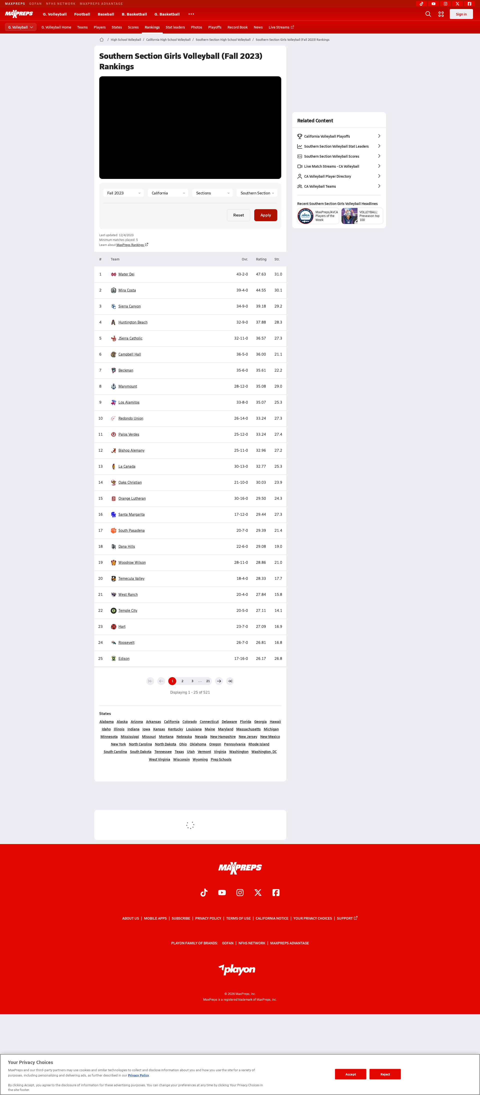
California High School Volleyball (168, 40)
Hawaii (275, 721)
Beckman (125, 370)
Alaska (122, 721)
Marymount (127, 386)
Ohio (183, 744)
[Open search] (428, 14)
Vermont (204, 751)
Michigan (271, 729)
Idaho (106, 729)
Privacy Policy (208, 918)
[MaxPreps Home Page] (102, 40)
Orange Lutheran (132, 498)
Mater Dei (126, 274)
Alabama (107, 721)
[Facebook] (469, 4)
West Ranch (128, 594)
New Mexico (270, 736)
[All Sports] (191, 14)
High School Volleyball (126, 40)
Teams (82, 27)
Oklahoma (198, 744)
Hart (122, 626)
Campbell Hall (129, 354)
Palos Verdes (128, 434)
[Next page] (219, 681)
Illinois (119, 729)
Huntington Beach (133, 322)
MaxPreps (15, 4)
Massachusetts (248, 729)
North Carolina (140, 744)
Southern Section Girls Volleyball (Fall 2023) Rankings (293, 40)
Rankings (152, 27)
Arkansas (153, 721)
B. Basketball (134, 14)
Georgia (260, 721)
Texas (179, 751)
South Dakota (141, 751)
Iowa (146, 729)
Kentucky (175, 729)
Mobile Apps (155, 918)
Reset (238, 215)
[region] (240, 1074)
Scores (133, 27)
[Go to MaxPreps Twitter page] (258, 893)
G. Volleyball (55, 14)
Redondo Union (130, 418)
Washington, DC (264, 751)
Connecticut (209, 721)
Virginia (220, 751)
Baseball (106, 14)
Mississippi (130, 736)
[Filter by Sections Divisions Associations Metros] (212, 193)
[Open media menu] (441, 14)
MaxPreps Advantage (101, 4)
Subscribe (181, 918)
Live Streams (279, 27)
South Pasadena (131, 530)
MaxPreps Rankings (130, 245)
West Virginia (159, 759)
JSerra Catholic (130, 338)
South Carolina (115, 751)
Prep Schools (221, 759)
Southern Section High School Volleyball (223, 40)
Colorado (189, 721)
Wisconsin (181, 759)
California (172, 721)
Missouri (149, 736)
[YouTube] (433, 4)
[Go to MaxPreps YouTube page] (222, 893)
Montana (166, 736)
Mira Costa (127, 290)
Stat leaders (175, 27)
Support (345, 918)
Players (100, 27)
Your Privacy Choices (313, 918)
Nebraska (184, 736)
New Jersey (248, 736)
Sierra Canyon (129, 306)
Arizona (137, 721)
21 (208, 681)
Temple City (127, 610)
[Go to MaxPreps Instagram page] (240, 893)
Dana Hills (126, 546)
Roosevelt (126, 642)
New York (118, 744)
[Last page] (230, 681)
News (258, 27)
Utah (191, 751)
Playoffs (215, 27)
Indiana (134, 729)
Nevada (201, 736)
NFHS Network (61, 4)
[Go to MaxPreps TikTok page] (204, 893)
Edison (124, 658)
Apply (265, 215)
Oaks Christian (130, 482)
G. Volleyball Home (56, 27)
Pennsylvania (235, 744)
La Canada (127, 466)
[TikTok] (421, 4)
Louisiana (194, 729)
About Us (130, 918)
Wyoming (200, 759)
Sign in (461, 14)
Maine (210, 729)
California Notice (272, 918)
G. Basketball (167, 14)
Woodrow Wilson (132, 562)
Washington (238, 751)
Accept (351, 1074)
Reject (385, 1074)
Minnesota (109, 736)
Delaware (229, 721)
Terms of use (238, 918)
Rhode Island (258, 744)
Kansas (159, 729)
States (117, 27)
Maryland (225, 729)
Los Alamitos (129, 402)
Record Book (238, 27)
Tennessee (163, 751)
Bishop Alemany (131, 450)
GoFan (35, 4)
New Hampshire (223, 736)
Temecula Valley (131, 578)
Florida (245, 721)
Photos (196, 27)
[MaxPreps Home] (19, 14)
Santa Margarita (131, 514)
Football (82, 14)
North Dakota (165, 744)
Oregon (215, 744)
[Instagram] (445, 4)
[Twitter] (457, 4)
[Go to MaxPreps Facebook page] (276, 893)
